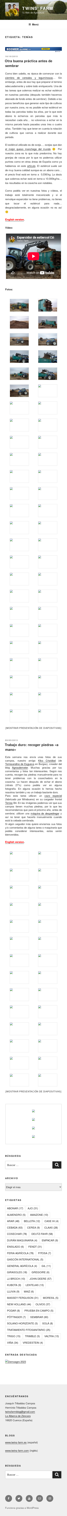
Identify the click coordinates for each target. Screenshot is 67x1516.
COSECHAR (17, 1234)
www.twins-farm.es (16, 1442)
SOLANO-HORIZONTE (22, 1323)
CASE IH (51, 1221)
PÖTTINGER (16, 1317)
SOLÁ (47, 1323)
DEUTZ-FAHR (42, 1234)
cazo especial (53, 795)
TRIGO (13, 1336)
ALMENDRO (16, 1214)
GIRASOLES (17, 1272)
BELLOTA (32, 1221)
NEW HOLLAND (19, 1304)
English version (14, 219)
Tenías (9, 803)
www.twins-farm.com (17, 1450)
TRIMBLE (32, 1336)
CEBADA (15, 1227)
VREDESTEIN (33, 1342)
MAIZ (29, 1291)
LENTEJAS (35, 1285)
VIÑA (12, 1342)
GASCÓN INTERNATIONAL (25, 1259)
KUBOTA (14, 1285)
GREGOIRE (40, 1272)
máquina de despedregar (45, 813)
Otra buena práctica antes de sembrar (28, 63)
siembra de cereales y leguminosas (29, 77)
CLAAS (51, 1227)
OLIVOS (43, 1304)
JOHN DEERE (41, 1278)
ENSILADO (15, 1246)
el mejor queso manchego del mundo (28, 149)
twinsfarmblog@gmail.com (20, 1411)
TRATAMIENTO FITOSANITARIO (28, 1330)
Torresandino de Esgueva (19, 764)
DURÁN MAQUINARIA (22, 1240)
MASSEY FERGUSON (22, 1297)
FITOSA (44, 1253)
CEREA (33, 1227)
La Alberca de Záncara (18, 1416)
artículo (31, 166)
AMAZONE (39, 1214)
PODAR (13, 1310)
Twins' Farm (37, 8)
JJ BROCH (16, 1278)
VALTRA (51, 1336)
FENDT (35, 1246)
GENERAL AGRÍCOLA (22, 1266)
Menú (35, 24)
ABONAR (15, 1208)
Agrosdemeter (20, 767)
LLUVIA (13, 1291)
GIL (46, 1266)
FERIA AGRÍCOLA (20, 1253)
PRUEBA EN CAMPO (38, 1310)
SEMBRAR (39, 1317)
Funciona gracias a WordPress (22, 1508)
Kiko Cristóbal (47, 760)
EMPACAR (50, 1240)
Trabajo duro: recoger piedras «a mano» (31, 747)
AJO (33, 1208)
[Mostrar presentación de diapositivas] (33, 728)
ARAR (13, 1221)
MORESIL (50, 1297)
